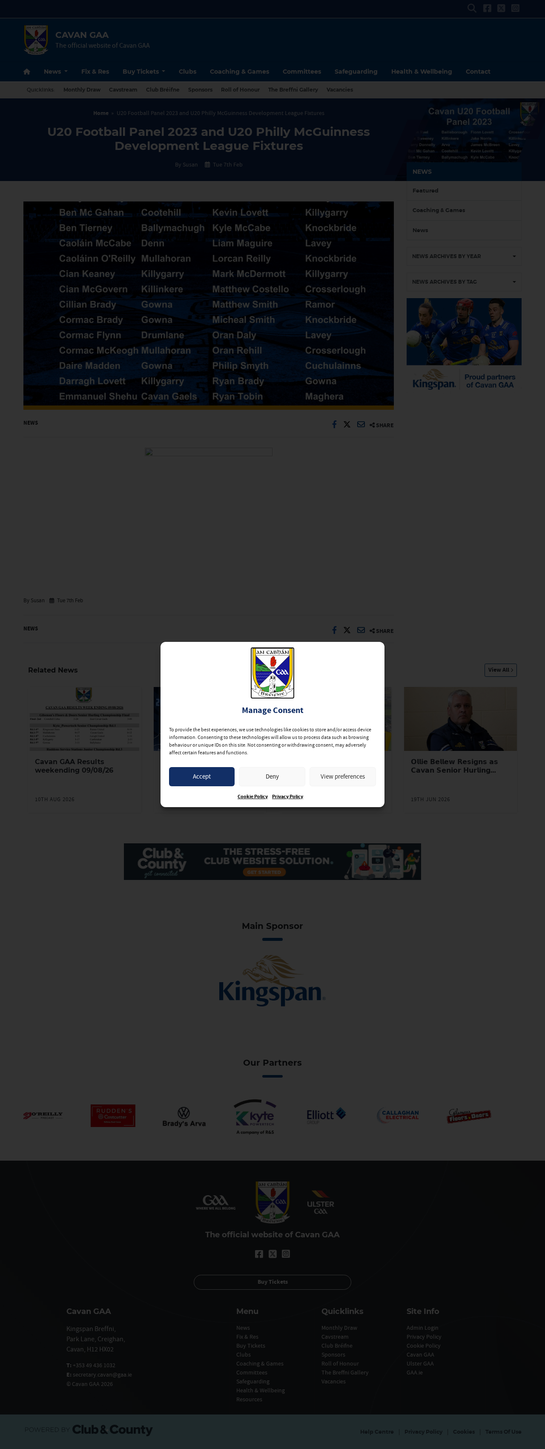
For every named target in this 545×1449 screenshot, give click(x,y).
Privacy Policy (287, 796)
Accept (202, 776)
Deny (272, 776)
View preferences (343, 776)
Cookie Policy (253, 796)
